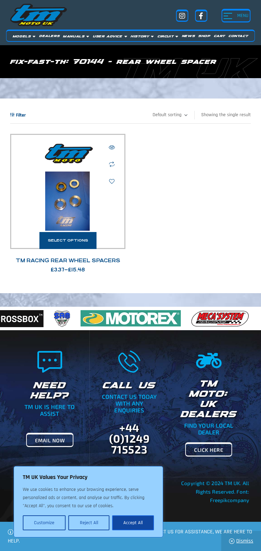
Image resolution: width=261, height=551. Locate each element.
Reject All (89, 523)
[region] (88, 501)
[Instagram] (182, 16)
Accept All (133, 523)
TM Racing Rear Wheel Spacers (68, 260)
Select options (68, 240)
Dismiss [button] (244, 541)
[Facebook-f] (201, 16)
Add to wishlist (112, 181)
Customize (44, 523)
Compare (112, 164)
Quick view (112, 147)
